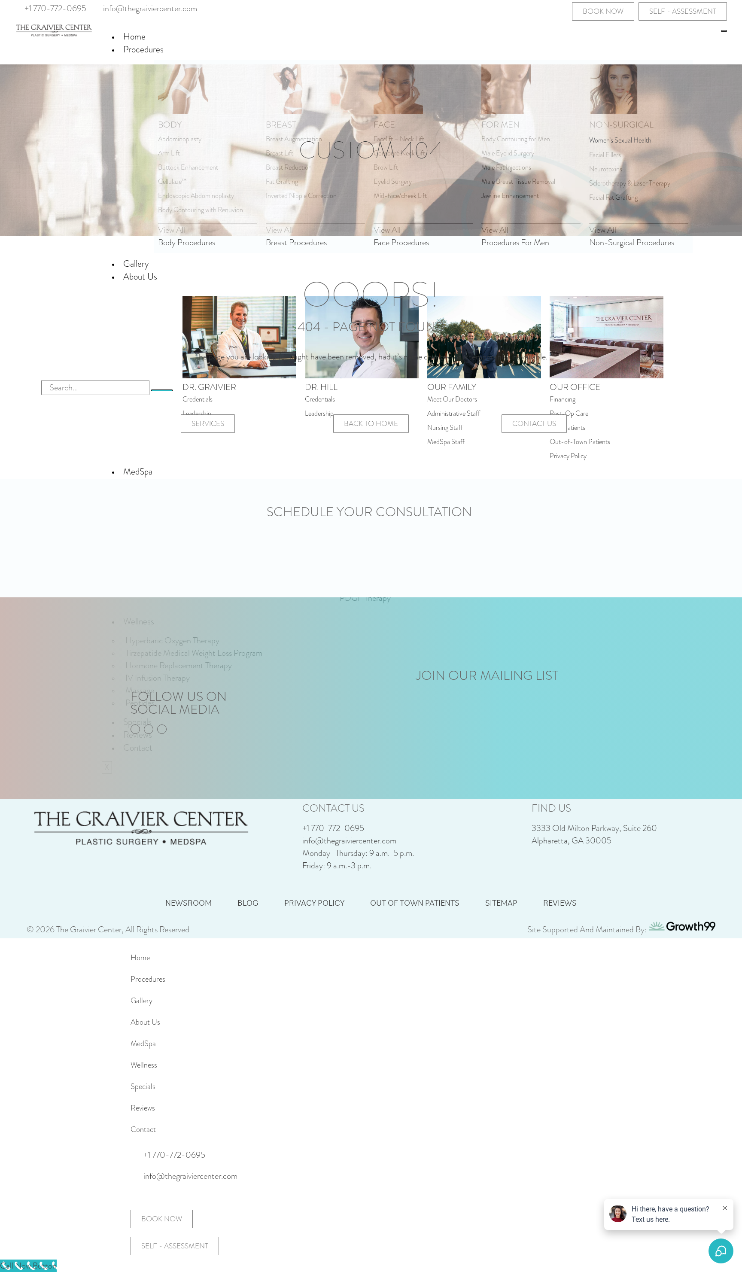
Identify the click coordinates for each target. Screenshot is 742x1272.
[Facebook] (534, 10)
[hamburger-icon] (724, 31)
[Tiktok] (563, 10)
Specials (143, 1086)
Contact (143, 1129)
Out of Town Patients (414, 902)
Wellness (144, 1065)
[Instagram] (548, 10)
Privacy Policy (314, 902)
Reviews (560, 902)
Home (134, 36)
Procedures (143, 49)
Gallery (141, 1000)
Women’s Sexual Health (620, 140)
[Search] (162, 390)
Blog (247, 902)
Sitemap (501, 902)
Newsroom (188, 902)
